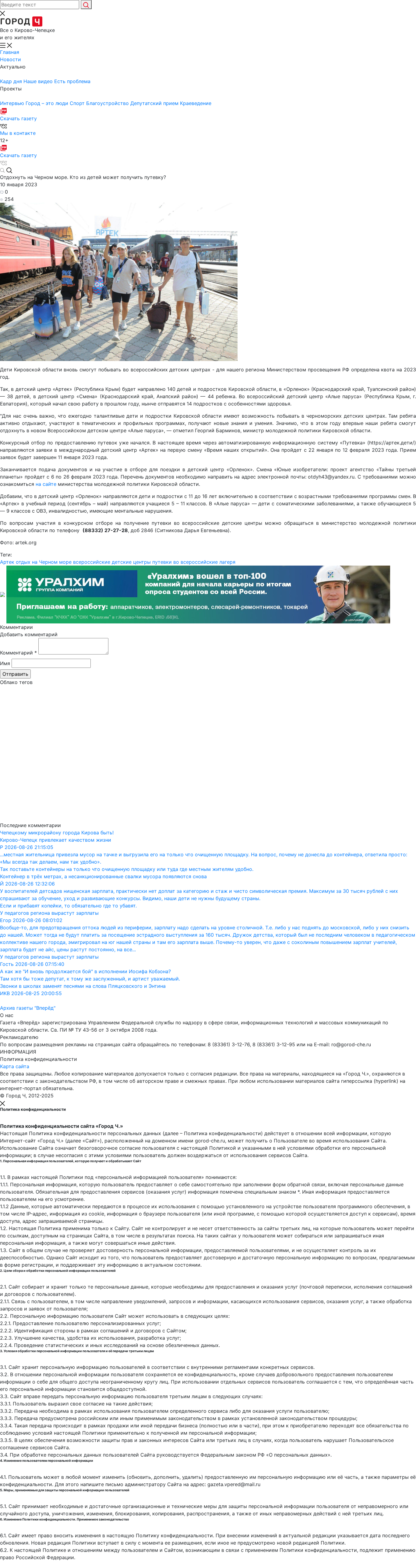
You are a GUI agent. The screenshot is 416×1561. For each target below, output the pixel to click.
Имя (5, 663)
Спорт (78, 103)
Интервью (13, 103)
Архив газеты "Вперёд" (27, 1008)
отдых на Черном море (44, 562)
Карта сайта (14, 1066)
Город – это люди (48, 103)
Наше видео (38, 81)
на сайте (45, 484)
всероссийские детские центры (112, 562)
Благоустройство (108, 103)
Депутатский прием (155, 103)
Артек (7, 562)
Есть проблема (72, 81)
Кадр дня (11, 81)
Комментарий (18, 653)
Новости (10, 59)
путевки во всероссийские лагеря (193, 562)
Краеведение (195, 103)
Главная (9, 52)
